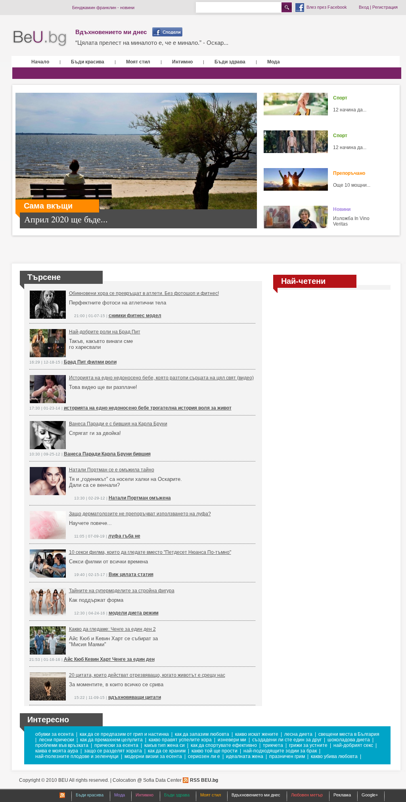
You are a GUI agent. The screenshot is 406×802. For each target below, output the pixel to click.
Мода (273, 62)
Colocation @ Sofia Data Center (147, 780)
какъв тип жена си (164, 745)
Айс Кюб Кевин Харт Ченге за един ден (109, 659)
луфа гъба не (124, 536)
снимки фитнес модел (135, 315)
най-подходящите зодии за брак (280, 751)
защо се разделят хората (113, 751)
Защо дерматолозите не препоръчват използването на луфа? (140, 514)
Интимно (182, 62)
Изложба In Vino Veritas (351, 221)
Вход (364, 7)
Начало (40, 62)
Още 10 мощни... (351, 185)
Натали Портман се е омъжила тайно (111, 470)
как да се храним (167, 751)
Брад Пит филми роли (90, 362)
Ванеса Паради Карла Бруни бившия (107, 454)
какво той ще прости (214, 751)
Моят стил (138, 62)
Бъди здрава (229, 62)
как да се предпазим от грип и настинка (124, 734)
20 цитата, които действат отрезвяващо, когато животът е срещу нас (147, 675)
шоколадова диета (348, 740)
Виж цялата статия (131, 574)
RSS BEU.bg (204, 780)
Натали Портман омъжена (140, 498)
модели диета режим (134, 613)
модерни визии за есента (153, 756)
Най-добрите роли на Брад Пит (104, 332)
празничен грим (287, 756)
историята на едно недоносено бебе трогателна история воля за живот (148, 408)
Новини (341, 209)
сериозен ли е (204, 756)
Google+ (370, 794)
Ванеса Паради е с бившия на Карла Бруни (118, 424)
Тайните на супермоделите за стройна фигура (121, 590)
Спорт (340, 98)
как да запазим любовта (202, 734)
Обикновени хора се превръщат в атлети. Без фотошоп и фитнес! (144, 293)
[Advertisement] (331, 354)
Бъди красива (87, 62)
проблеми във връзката (61, 745)
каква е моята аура (56, 751)
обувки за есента (54, 734)
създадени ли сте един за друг (287, 740)
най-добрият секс (353, 745)
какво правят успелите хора (180, 740)
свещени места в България (348, 734)
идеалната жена (244, 756)
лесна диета (298, 734)
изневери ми (232, 740)
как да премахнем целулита (111, 740)
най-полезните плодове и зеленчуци (77, 756)
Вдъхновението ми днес (111, 32)
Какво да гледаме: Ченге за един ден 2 (112, 629)
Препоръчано (349, 173)
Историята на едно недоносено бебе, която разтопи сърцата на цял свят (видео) (161, 378)
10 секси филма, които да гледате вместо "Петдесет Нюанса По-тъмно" (150, 552)
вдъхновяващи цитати (134, 697)
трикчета (273, 745)
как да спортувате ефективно (224, 745)
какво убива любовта (334, 756)
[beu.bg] (39, 38)
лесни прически (56, 740)
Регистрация (385, 7)
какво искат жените (256, 734)
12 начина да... (349, 110)
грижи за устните (308, 745)
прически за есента (116, 745)
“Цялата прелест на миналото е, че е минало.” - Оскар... (151, 42)
